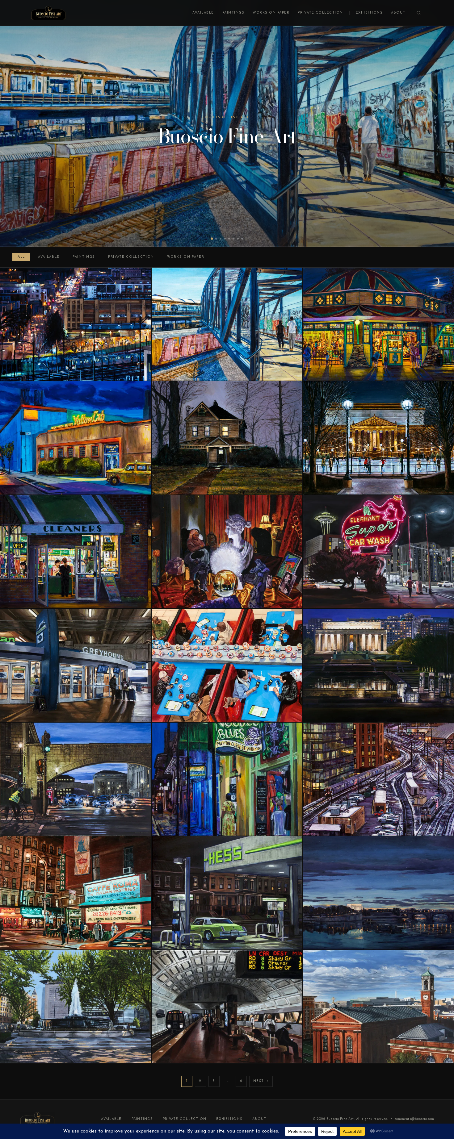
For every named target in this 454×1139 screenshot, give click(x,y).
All (21, 257)
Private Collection (320, 13)
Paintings (233, 13)
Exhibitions (369, 13)
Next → (261, 1081)
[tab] (212, 239)
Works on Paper (271, 13)
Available (203, 13)
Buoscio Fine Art (340, 1119)
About (398, 13)
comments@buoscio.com (414, 1119)
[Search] (418, 13)
